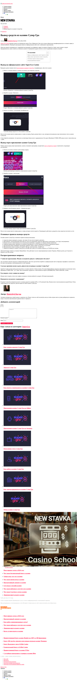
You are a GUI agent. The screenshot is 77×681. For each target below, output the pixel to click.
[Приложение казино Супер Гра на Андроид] (40, 418)
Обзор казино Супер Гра (12, 509)
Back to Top (3, 667)
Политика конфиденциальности (12, 663)
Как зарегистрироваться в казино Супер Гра (18, 489)
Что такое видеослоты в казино (14, 579)
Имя (2, 320)
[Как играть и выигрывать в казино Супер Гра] (40, 378)
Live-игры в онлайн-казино (13, 586)
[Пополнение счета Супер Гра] (40, 439)
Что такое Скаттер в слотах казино (15, 592)
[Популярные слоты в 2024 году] (40, 539)
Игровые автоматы (8, 11)
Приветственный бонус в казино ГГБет (16, 650)
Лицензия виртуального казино (14, 595)
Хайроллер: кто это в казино (13, 576)
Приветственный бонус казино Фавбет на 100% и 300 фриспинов (25, 638)
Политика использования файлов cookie (14, 664)
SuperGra (26, 327)
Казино (5, 9)
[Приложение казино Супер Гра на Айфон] (40, 398)
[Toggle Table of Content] (47, 53)
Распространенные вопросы (34, 60)
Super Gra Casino (5, 43)
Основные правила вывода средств (36, 58)
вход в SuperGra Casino (50, 145)
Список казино (7, 6)
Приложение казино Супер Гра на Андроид (18, 428)
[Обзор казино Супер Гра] (40, 499)
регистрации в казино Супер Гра (25, 68)
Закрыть (3, 668)
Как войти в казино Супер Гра (14, 469)
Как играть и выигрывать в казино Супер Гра (19, 388)
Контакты (6, 660)
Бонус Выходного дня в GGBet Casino (16, 644)
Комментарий (5, 317)
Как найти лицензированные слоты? (16, 622)
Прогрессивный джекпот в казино (15, 582)
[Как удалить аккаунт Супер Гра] (40, 337)
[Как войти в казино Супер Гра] (40, 459)
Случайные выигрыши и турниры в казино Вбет (20, 653)
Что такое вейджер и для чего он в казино (17, 589)
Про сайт (6, 659)
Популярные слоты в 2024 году (14, 570)
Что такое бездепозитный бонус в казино (17, 573)
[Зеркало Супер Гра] (40, 357)
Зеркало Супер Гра (10, 367)
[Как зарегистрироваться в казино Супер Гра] (40, 479)
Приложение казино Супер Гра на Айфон (17, 408)
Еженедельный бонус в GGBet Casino (16, 647)
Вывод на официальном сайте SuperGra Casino (38, 55)
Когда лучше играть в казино (13, 631)
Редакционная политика (10, 661)
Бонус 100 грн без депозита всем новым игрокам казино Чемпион (25, 641)
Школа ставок (7, 10)
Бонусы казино (7, 7)
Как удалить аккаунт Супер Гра (14, 347)
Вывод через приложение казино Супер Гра (38, 56)
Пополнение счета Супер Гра (13, 449)
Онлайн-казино (9, 567)
